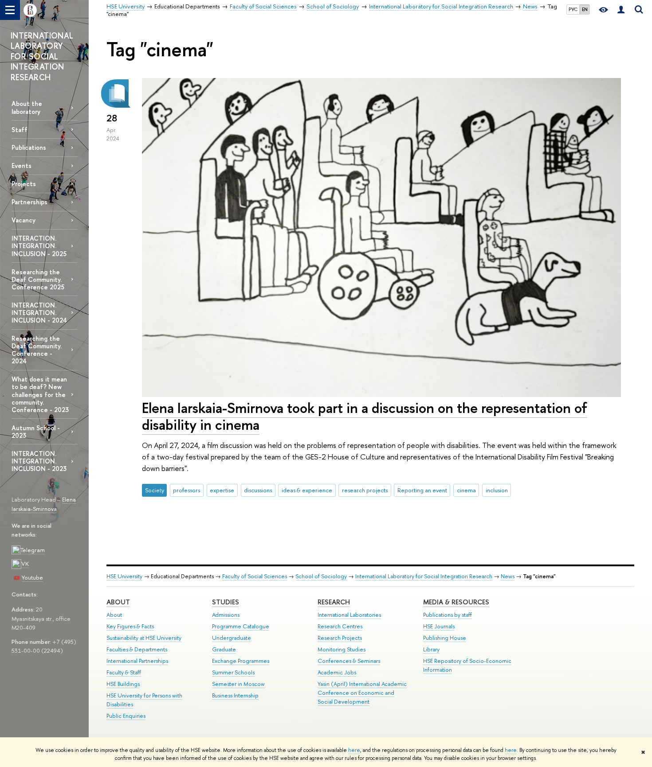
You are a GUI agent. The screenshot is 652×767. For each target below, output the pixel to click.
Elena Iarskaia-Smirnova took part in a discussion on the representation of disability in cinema (364, 416)
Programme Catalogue (240, 626)
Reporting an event (422, 490)
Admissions (226, 615)
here (354, 750)
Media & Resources (456, 602)
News (508, 576)
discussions (258, 490)
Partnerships (29, 202)
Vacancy (23, 220)
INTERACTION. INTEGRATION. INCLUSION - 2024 (39, 312)
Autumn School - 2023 (36, 432)
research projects (365, 490)
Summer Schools (233, 672)
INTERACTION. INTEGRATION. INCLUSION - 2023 (39, 461)
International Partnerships (137, 661)
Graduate (224, 649)
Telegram (32, 550)
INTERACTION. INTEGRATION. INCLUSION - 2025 (39, 245)
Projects (24, 183)
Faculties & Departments (136, 649)
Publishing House (444, 638)
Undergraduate (231, 638)
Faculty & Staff (123, 672)
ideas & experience (307, 490)
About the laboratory (27, 107)
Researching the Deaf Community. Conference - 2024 (37, 349)
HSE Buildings (123, 684)
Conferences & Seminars (349, 661)
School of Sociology (321, 576)
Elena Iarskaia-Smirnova (44, 504)
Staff (19, 129)
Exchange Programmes (240, 661)
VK (25, 564)
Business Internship (235, 695)
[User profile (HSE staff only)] (621, 10)
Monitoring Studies (341, 649)
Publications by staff (447, 615)
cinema (466, 490)
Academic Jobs (337, 672)
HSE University (124, 576)
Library (431, 649)
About (118, 602)
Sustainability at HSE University (143, 638)
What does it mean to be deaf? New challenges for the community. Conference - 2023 (40, 394)
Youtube (32, 577)
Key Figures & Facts (130, 626)
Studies (225, 602)
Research (334, 602)
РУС (573, 9)
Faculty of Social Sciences (254, 576)
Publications (29, 147)
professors (186, 490)
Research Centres (340, 626)
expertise (222, 490)
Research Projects (340, 638)
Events (21, 165)
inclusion (497, 490)
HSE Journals (439, 626)
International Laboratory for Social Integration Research (423, 576)
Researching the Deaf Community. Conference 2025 (38, 279)
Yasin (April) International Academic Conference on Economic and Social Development (362, 692)
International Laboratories (349, 615)
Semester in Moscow (238, 684)
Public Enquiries (125, 716)
